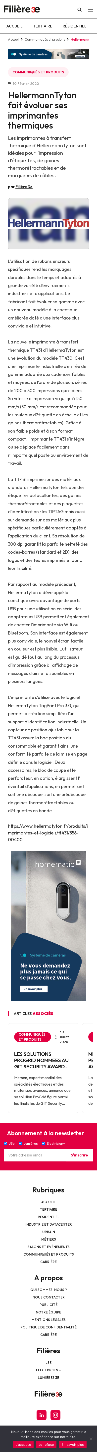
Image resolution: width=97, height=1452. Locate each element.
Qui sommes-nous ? (48, 1290)
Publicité (48, 1304)
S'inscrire (79, 1154)
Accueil (14, 25)
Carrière (48, 1262)
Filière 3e (24, 186)
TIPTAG (56, 511)
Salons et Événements (49, 1247)
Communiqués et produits (45, 39)
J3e (48, 1362)
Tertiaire (42, 25)
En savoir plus (72, 1445)
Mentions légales (49, 1319)
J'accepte (23, 1445)
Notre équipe (48, 1312)
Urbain (48, 1232)
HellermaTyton (62, 350)
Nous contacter (49, 1297)
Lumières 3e (48, 1377)
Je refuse (46, 1445)
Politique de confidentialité (48, 1327)
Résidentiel (75, 25)
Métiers (48, 1239)
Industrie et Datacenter (48, 1224)
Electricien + (48, 1370)
